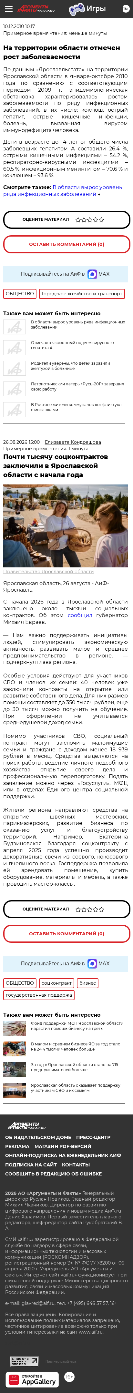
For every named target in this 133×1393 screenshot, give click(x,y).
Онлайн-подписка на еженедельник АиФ (63, 1155)
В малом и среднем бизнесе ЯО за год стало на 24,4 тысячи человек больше (75, 1047)
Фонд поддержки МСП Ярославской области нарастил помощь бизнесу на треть (77, 1026)
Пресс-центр (93, 1137)
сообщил (80, 615)
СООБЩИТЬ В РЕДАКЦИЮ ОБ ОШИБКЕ (53, 1174)
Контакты (76, 1165)
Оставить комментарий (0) (66, 244)
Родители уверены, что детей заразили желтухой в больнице (70, 366)
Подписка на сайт (31, 1165)
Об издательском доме (38, 1137)
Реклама (17, 1146)
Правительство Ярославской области (48, 571)
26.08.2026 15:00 (21, 442)
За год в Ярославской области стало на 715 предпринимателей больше (74, 1067)
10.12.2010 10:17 (19, 26)
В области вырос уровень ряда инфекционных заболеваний (62, 190)
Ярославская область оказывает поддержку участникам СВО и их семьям (75, 1088)
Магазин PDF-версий (63, 1146)
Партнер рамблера (61, 1361)
